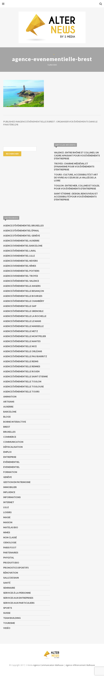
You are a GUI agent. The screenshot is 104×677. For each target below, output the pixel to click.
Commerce (9, 437)
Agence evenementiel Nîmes (19, 265)
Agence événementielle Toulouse (23, 386)
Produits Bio (11, 562)
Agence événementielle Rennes (21, 366)
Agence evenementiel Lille (19, 255)
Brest (6, 426)
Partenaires (10, 552)
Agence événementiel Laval (19, 250)
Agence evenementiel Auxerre (21, 240)
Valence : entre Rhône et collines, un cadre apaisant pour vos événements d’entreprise (77, 155)
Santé (6, 582)
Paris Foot (9, 547)
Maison (7, 522)
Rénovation (10, 572)
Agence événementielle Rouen (21, 371)
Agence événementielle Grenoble (23, 311)
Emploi (7, 452)
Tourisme (9, 623)
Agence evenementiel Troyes (20, 276)
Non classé (10, 537)
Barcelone (9, 411)
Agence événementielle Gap (19, 306)
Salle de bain (11, 577)
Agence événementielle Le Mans (22, 321)
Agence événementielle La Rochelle (24, 316)
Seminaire (9, 587)
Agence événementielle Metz (20, 331)
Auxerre (8, 406)
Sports (7, 608)
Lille (6, 507)
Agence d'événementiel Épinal (21, 230)
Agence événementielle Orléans (22, 351)
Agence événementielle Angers (21, 286)
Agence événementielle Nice (20, 346)
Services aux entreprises (18, 598)
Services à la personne (17, 592)
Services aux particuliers (18, 603)
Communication (13, 442)
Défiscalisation (13, 447)
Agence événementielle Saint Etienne (25, 376)
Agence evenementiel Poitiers (21, 270)
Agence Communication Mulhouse (48, 665)
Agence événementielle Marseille (23, 326)
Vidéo (6, 628)
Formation (10, 472)
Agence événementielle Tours (21, 391)
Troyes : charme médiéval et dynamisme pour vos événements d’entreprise (74, 166)
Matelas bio (10, 527)
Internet (8, 502)
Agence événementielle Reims (20, 361)
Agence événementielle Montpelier (24, 336)
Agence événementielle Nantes (21, 341)
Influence (9, 492)
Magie (6, 517)
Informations (12, 497)
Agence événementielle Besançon (23, 291)
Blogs (7, 416)
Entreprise (9, 457)
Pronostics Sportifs (16, 567)
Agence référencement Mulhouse (80, 665)
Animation (9, 396)
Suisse (6, 613)
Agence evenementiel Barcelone (22, 245)
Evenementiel (11, 467)
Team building (12, 618)
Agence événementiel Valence (21, 281)
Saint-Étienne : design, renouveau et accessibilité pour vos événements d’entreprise (76, 196)
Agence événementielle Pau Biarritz (25, 356)
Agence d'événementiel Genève (21, 235)
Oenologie (9, 542)
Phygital (8, 557)
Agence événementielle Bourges (22, 296)
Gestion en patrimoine (16, 482)
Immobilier (10, 487)
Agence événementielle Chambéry (23, 301)
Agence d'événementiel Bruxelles (23, 225)
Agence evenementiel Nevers (20, 260)
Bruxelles (9, 431)
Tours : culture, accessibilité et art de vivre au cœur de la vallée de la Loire (76, 177)
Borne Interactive (14, 421)
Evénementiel (11, 462)
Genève (7, 477)
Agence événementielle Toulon (22, 381)
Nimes (6, 532)
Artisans (8, 401)
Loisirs (7, 512)
